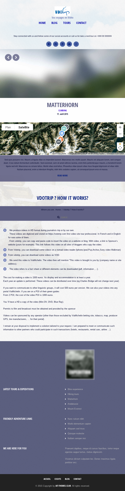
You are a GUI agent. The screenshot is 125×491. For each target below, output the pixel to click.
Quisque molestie (76, 430)
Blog (54, 23)
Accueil (47, 475)
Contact (81, 23)
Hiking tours (73, 391)
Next (16, 57)
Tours (66, 23)
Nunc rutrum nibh (76, 415)
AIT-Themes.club (63, 482)
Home (42, 23)
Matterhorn (73, 396)
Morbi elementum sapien (79, 420)
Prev (8, 57)
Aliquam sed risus (76, 425)
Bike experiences (62, 110)
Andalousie (73, 400)
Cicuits (58, 475)
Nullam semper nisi (77, 435)
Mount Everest (75, 405)
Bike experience (75, 386)
